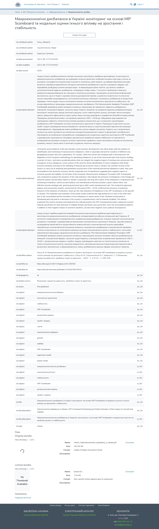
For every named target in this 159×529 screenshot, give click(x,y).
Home (17, 12)
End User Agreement (86, 505)
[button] (135, 4)
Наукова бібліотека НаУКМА (36, 515)
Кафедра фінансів (57, 12)
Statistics (65, 4)
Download (129, 442)
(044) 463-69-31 (124, 521)
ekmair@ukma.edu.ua (123, 525)
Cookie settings (55, 505)
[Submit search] (131, 4)
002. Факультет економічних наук (34, 12)
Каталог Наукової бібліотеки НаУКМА (79, 515)
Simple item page (79, 35)
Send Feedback (103, 505)
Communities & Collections (34, 4)
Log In (139, 4)
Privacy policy (70, 505)
